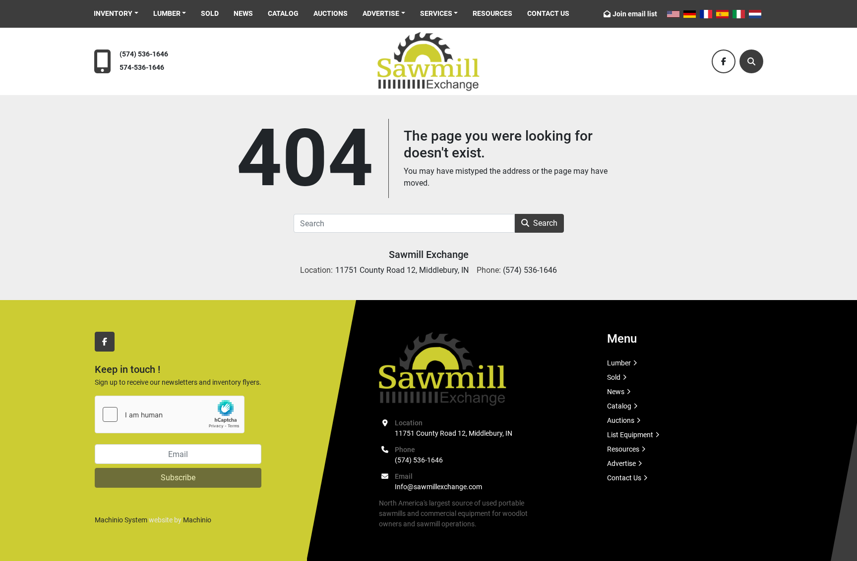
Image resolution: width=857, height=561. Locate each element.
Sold (210, 13)
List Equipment (630, 435)
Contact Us (548, 13)
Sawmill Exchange (429, 254)
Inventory (113, 13)
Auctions (330, 13)
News (243, 13)
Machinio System (121, 520)
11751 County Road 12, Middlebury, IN (453, 433)
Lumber (167, 13)
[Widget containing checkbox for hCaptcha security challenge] (170, 414)
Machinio (197, 520)
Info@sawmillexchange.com (438, 487)
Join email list (634, 14)
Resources (492, 13)
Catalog (283, 13)
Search (545, 223)
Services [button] (436, 13)
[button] (116, 13)
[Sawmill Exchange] (442, 368)
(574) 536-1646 (144, 54)
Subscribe (178, 477)
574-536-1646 (142, 67)
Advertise (381, 13)
